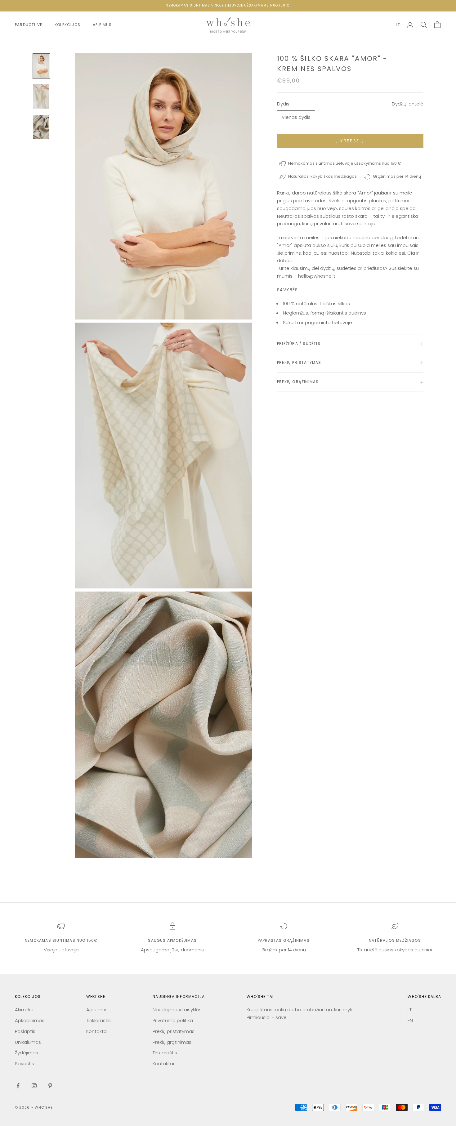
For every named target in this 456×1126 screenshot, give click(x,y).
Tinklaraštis (98, 1020)
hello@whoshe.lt (316, 276)
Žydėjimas (26, 1052)
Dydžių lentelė (407, 104)
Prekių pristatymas (173, 1031)
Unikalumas (28, 1042)
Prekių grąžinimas (172, 1042)
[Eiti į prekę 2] (41, 96)
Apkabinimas (29, 1020)
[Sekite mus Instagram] (34, 1086)
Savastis (24, 1063)
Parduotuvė (28, 24)
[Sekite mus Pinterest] (50, 1086)
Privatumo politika (173, 1020)
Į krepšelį (350, 141)
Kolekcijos (67, 24)
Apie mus (102, 24)
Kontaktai (97, 1031)
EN (410, 1020)
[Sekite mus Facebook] (18, 1086)
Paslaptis (25, 1031)
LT (398, 24)
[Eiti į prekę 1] (41, 66)
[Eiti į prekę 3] (41, 127)
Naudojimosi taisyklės (177, 1009)
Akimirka (24, 1009)
